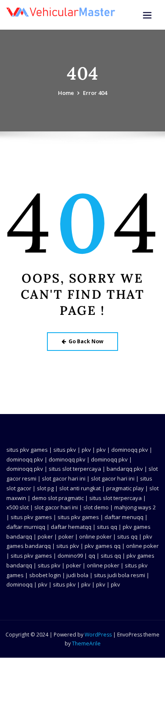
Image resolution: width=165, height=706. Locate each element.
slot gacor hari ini (63, 478)
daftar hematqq (71, 527)
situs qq (107, 527)
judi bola (77, 575)
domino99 (70, 555)
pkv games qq (103, 546)
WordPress (98, 634)
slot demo (96, 507)
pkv (86, 449)
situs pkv (64, 449)
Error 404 (95, 93)
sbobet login (45, 575)
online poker (95, 536)
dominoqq (19, 584)
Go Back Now (86, 341)
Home (66, 93)
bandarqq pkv (125, 469)
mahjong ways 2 (135, 507)
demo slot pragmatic (58, 498)
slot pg (45, 488)
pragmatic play (125, 488)
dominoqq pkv (129, 449)
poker (45, 536)
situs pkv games (27, 449)
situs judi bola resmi (119, 575)
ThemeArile (86, 643)
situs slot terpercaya (75, 469)
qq (91, 555)
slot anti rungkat (80, 488)
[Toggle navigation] (147, 15)
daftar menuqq (123, 517)
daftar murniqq (25, 527)
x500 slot (17, 507)
